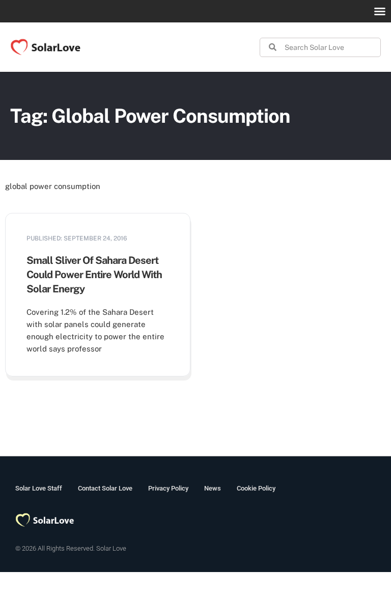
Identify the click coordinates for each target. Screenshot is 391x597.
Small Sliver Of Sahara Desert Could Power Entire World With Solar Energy (94, 274)
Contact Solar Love (105, 488)
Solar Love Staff (38, 488)
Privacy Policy (168, 488)
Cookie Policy (256, 488)
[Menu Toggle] (380, 11)
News (212, 488)
